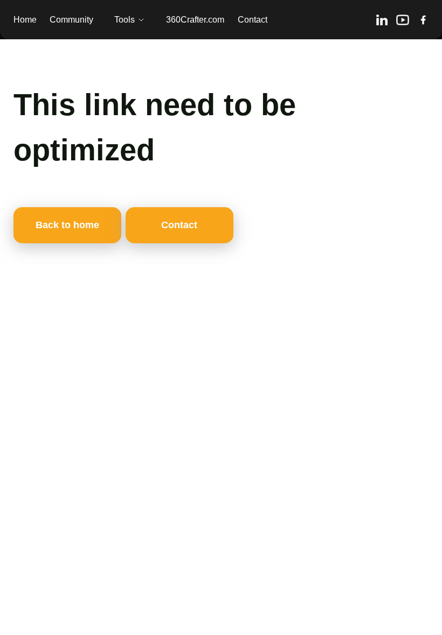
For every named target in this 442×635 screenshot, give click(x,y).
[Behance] (403, 20)
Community (71, 19)
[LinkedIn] (382, 20)
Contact (252, 19)
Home (25, 19)
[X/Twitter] (423, 20)
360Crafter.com (195, 19)
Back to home (67, 225)
